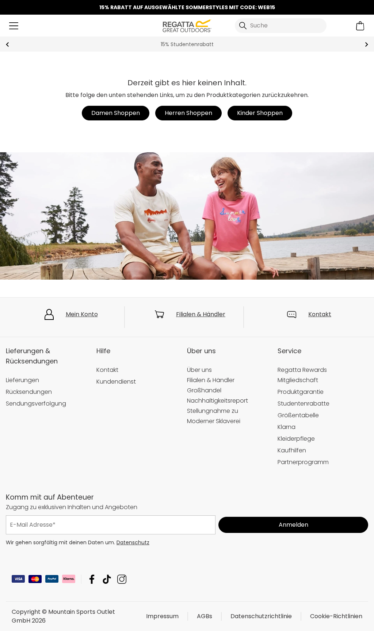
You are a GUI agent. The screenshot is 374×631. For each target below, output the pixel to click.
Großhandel (204, 390)
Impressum (162, 616)
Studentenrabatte (303, 403)
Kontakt (319, 314)
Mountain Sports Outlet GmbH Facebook (91, 579)
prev (7, 44)
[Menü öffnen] (13, 25)
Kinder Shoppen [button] (260, 113)
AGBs (204, 616)
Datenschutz (133, 542)
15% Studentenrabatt (187, 44)
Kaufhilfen (292, 450)
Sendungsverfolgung (36, 403)
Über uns (199, 370)
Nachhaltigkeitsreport (217, 400)
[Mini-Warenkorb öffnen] (360, 25)
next (366, 44)
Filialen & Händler (200, 314)
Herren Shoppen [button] (188, 113)
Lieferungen (22, 380)
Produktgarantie (301, 392)
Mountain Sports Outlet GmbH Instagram (121, 579)
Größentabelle (298, 415)
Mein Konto (82, 314)
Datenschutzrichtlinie (261, 616)
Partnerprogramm (303, 462)
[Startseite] (186, 25)
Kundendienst (116, 381)
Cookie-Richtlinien (336, 616)
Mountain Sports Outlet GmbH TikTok (106, 579)
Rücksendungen (29, 392)
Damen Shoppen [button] (115, 113)
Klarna (286, 427)
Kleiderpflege (296, 438)
